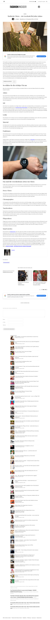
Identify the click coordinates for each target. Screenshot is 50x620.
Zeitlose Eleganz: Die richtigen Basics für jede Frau (23, 505)
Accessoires (35, 284)
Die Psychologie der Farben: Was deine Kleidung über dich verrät (26, 470)
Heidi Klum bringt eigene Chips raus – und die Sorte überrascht (26, 450)
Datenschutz (39, 617)
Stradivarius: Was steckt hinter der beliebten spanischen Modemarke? (27, 420)
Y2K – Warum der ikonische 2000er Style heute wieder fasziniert (26, 435)
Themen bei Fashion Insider (17, 617)
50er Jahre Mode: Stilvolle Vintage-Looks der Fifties (24, 545)
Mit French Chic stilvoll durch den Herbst (21, 608)
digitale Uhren (13, 231)
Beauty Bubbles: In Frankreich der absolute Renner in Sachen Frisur (26, 336)
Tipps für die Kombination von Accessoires (21, 604)
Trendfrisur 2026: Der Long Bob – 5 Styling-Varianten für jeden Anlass (27, 460)
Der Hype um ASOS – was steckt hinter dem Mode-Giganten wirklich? (27, 465)
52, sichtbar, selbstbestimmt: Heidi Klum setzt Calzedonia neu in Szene (27, 564)
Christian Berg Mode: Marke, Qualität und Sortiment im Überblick (26, 376)
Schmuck (8, 272)
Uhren (25, 13)
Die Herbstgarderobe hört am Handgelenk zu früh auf (24, 445)
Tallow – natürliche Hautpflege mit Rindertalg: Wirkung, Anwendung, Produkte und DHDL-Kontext (24, 599)
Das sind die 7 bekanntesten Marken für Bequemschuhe (24, 440)
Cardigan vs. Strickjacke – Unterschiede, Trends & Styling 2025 (26, 540)
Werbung (29, 617)
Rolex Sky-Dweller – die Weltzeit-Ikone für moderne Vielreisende (18, 246)
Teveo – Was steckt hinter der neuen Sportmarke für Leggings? (26, 475)
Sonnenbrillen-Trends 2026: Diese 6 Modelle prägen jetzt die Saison (26, 401)
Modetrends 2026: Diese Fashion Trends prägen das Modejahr (26, 406)
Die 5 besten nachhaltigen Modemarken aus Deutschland (25, 455)
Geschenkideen (6, 262)
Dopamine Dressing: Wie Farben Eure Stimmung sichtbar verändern (27, 490)
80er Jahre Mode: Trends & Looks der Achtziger (23, 351)
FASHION (5, 272)
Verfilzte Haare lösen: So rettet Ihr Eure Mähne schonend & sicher (26, 520)
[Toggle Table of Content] (13, 82)
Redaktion (25, 617)
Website (4, 325)
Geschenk (32, 139)
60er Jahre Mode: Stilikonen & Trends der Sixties (23, 391)
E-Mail (4, 322)
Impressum (34, 617)
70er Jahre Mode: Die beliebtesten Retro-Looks (23, 361)
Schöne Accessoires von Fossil (8, 270)
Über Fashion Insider (7, 617)
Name (4, 319)
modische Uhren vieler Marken (21, 107)
